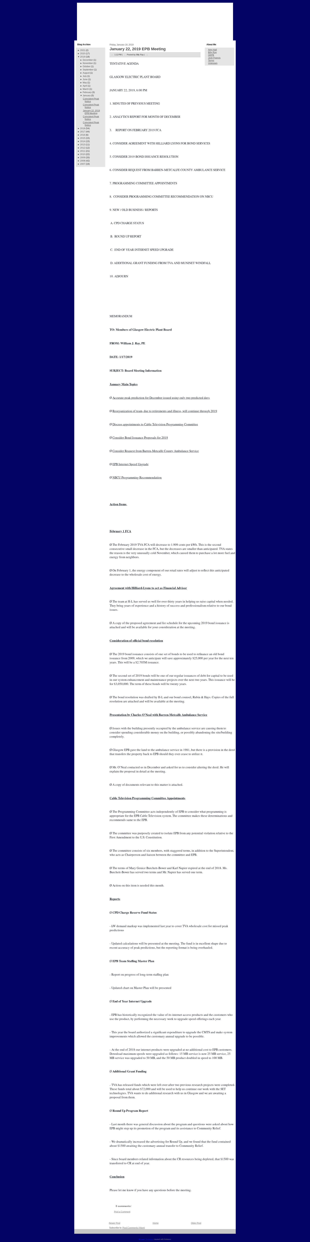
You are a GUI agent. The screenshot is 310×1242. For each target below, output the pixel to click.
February (87, 92)
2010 (82, 154)
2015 (82, 138)
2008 (82, 161)
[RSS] (78, 1233)
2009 (82, 157)
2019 (82, 57)
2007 (82, 164)
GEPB (211, 55)
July (85, 76)
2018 (82, 128)
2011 (82, 151)
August (86, 73)
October (86, 66)
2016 (82, 135)
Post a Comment (122, 1212)
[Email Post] (147, 55)
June (85, 79)
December (88, 60)
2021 (82, 50)
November (88, 63)
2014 (82, 141)
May (85, 82)
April (85, 86)
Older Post (196, 1223)
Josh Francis (214, 58)
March (86, 89)
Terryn (211, 60)
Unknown (212, 63)
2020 (82, 53)
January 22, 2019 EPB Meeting (91, 112)
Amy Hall (212, 50)
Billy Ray (212, 52)
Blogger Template (146, 1239)
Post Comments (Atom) (134, 1228)
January (87, 95)
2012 (82, 148)
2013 (82, 144)
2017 (82, 131)
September (88, 69)
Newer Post (114, 1223)
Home (156, 1223)
